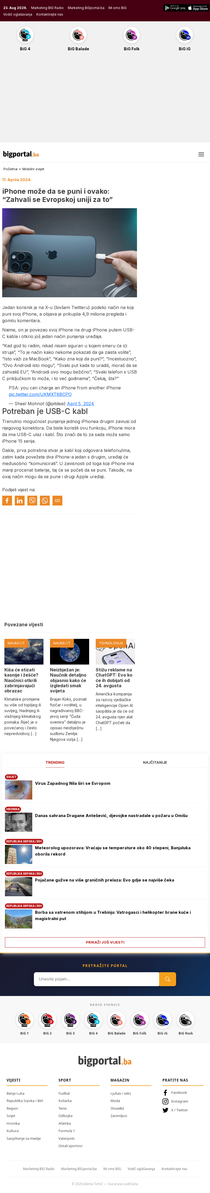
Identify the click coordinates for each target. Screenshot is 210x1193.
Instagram (179, 1101)
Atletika (65, 1123)
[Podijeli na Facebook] (7, 501)
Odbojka (65, 1115)
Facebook (179, 1092)
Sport (65, 1080)
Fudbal (64, 1093)
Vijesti (14, 1080)
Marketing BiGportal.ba (86, 8)
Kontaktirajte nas (49, 14)
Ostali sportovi (70, 1145)
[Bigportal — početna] (21, 154)
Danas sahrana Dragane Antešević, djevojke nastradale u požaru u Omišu (111, 815)
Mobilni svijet (33, 169)
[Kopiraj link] (57, 501)
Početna (11, 169)
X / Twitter (179, 1109)
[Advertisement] (105, 99)
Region (12, 1108)
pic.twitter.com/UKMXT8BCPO (40, 394)
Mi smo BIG (112, 1168)
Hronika (13, 1123)
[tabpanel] (105, 859)
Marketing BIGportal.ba (79, 1168)
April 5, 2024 (80, 403)
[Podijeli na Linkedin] (20, 501)
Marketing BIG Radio (47, 8)
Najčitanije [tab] (155, 762)
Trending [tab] (55, 762)
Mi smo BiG (118, 8)
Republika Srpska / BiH (25, 1100)
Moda (115, 1100)
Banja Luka (15, 1093)
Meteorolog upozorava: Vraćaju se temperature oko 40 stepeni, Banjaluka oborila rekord (113, 851)
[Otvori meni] (201, 154)
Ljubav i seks (120, 1093)
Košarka (65, 1100)
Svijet (11, 1115)
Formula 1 (67, 1130)
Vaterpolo (67, 1138)
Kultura (13, 1130)
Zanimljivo (118, 1115)
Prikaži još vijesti (105, 942)
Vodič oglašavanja (17, 14)
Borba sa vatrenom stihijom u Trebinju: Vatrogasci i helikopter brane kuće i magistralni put (113, 915)
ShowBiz (117, 1108)
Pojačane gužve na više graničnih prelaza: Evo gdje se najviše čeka (104, 880)
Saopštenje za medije (24, 1138)
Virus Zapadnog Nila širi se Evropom (72, 783)
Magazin (120, 1080)
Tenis (63, 1108)
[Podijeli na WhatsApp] (45, 501)
